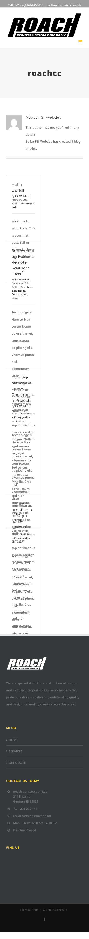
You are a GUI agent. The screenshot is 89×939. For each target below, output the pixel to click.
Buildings (19, 290)
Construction (19, 294)
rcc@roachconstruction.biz (64, 5)
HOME (13, 740)
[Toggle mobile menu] (80, 42)
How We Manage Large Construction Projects (23, 389)
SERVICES (15, 751)
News (15, 298)
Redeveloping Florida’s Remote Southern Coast (23, 262)
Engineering (19, 421)
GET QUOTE (17, 762)
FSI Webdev (22, 196)
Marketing (18, 542)
